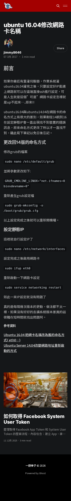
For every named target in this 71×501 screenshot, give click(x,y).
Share (60, 48)
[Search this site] (58, 6)
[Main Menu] (65, 6)
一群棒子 (30, 465)
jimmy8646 (12, 52)
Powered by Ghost (35, 473)
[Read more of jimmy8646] (8, 43)
